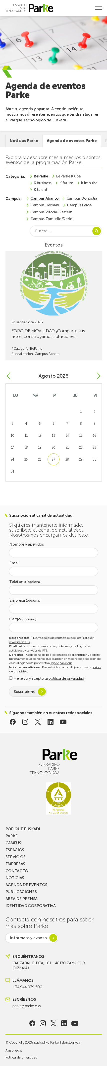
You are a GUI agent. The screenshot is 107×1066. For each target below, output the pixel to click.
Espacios (14, 849)
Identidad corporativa (30, 905)
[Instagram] (25, 722)
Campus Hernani (44, 205)
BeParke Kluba (68, 176)
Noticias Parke (24, 140)
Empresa (24, 600)
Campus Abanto (44, 198)
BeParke (41, 176)
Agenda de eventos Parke (72, 140)
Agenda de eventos (26, 884)
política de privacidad (66, 678)
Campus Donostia (81, 198)
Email (14, 563)
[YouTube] (63, 722)
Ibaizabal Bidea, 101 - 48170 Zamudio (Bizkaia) (48, 965)
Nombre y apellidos (26, 544)
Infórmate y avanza (28, 937)
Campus (13, 842)
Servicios (15, 856)
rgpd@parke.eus (61, 663)
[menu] (98, 8)
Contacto (16, 870)
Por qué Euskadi (22, 828)
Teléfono (25, 582)
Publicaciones (21, 891)
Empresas (15, 863)
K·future (66, 183)
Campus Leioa (79, 205)
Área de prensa (21, 898)
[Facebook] (12, 722)
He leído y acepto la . (48, 678)
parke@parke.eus (26, 1005)
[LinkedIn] (50, 722)
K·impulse (89, 183)
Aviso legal (13, 1050)
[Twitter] (38, 722)
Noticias (14, 877)
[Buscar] (96, 231)
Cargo (22, 619)
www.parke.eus (19, 642)
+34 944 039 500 (27, 986)
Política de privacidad (21, 1057)
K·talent (40, 190)
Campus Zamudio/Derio (51, 219)
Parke (11, 835)
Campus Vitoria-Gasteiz (51, 212)
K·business (43, 183)
